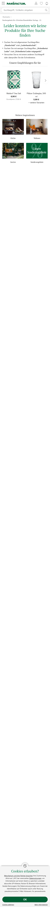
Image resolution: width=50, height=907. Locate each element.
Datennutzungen (35, 878)
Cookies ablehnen (8, 905)
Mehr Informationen (41, 905)
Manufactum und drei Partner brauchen (18, 876)
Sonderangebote (37, 162)
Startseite (6, 17)
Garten (13, 162)
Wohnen (37, 138)
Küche (13, 138)
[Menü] (3, 3)
